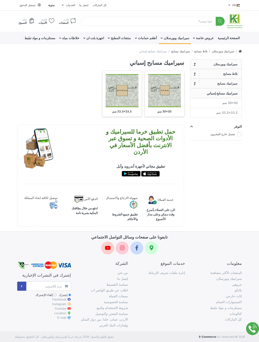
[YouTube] (107, 248)
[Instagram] (122, 248)
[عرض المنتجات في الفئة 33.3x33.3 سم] (122, 90)
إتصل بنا (83, 5)
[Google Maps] (151, 248)
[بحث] (220, 21)
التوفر (238, 126)
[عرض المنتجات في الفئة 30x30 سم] (164, 90)
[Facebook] (136, 248)
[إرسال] (21, 286)
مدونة (51, 5)
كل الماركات (99, 5)
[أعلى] (240, 51)
